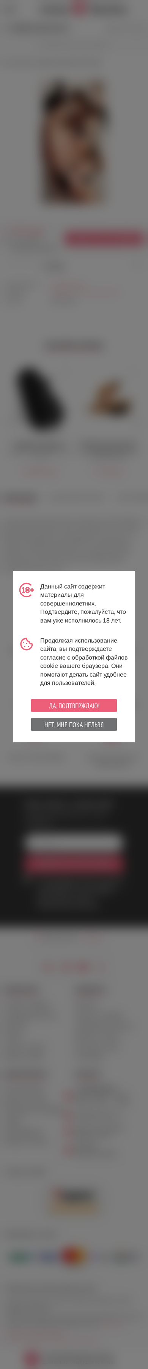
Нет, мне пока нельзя (74, 724)
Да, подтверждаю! (74, 706)
